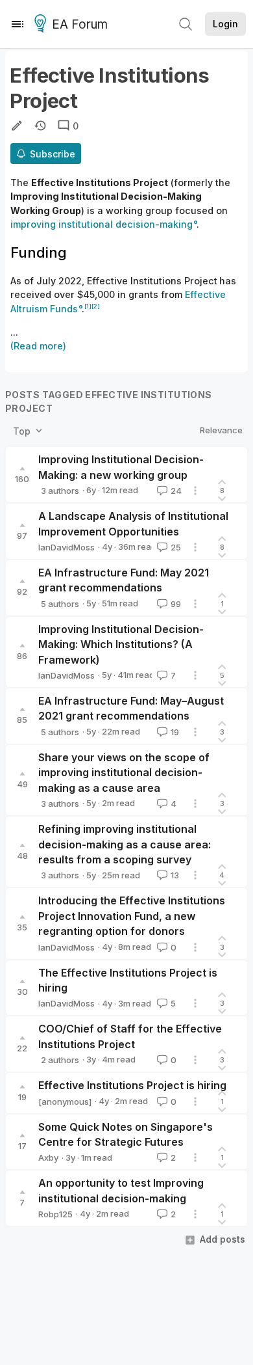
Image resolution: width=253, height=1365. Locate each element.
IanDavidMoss (66, 547)
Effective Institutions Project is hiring (132, 1085)
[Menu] (17, 24)
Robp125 (55, 1214)
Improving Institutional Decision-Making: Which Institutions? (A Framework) (121, 644)
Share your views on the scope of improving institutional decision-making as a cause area (124, 772)
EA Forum (80, 24)
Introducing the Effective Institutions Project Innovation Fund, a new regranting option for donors (131, 916)
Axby (48, 1157)
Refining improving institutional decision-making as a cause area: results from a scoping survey (124, 844)
